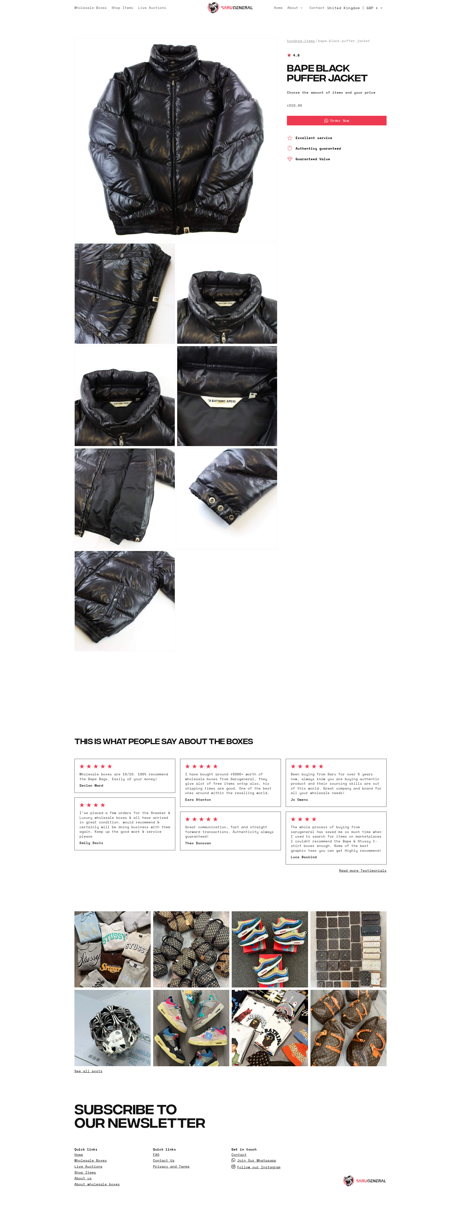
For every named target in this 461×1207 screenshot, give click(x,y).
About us (83, 1178)
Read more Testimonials (363, 870)
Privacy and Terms (171, 1166)
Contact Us (164, 1160)
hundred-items (301, 40)
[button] (296, 8)
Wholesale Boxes (90, 1160)
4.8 (296, 55)
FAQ (156, 1154)
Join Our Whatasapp (256, 1160)
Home (78, 1154)
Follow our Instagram (258, 1167)
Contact (239, 1154)
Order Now (339, 120)
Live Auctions (88, 1166)
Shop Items (85, 1172)
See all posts (88, 1070)
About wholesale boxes (97, 1184)
